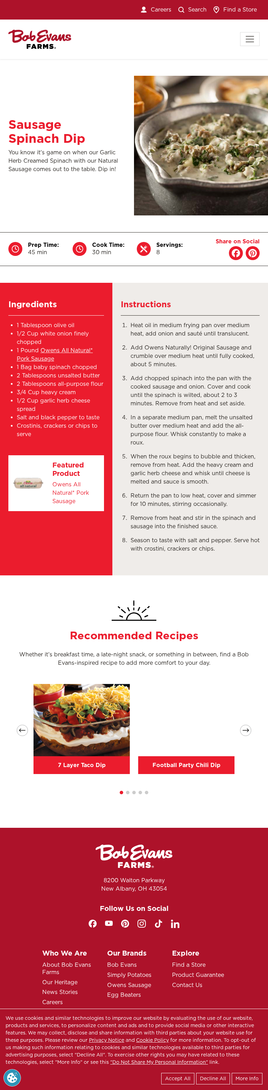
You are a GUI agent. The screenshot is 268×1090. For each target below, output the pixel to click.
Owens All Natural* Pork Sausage (70, 493)
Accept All (178, 1078)
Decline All (213, 1078)
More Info (247, 1078)
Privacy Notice (106, 1040)
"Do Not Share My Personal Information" (159, 1062)
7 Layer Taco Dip (82, 765)
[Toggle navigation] (250, 39)
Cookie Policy (152, 1040)
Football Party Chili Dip (186, 765)
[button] (121, 792)
